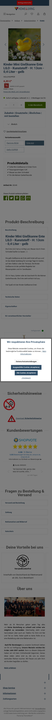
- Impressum (26, 378)
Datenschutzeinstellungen (26, 361)
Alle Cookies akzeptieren (26, 373)
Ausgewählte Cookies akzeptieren (26, 367)
